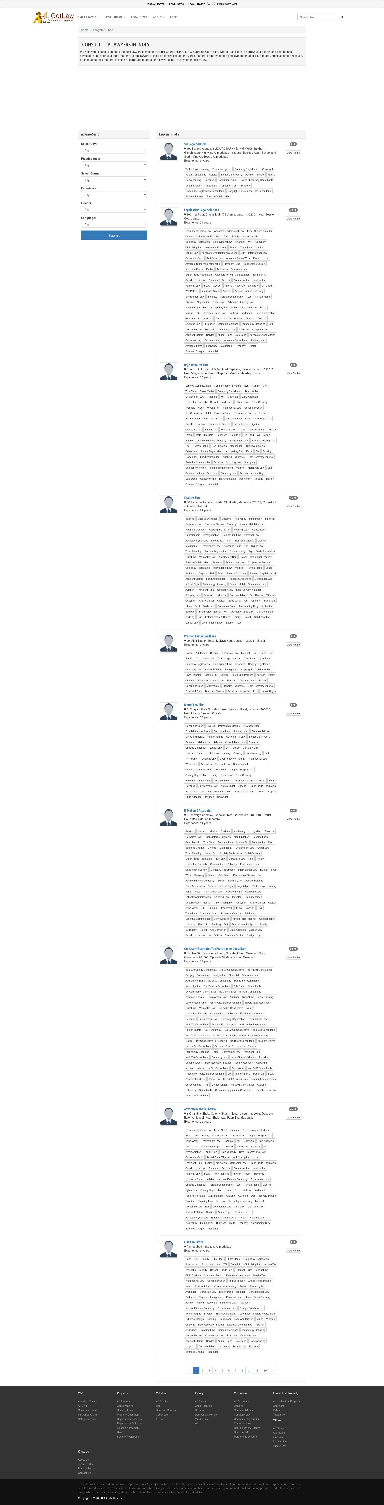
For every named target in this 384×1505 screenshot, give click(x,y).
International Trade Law (198, 231)
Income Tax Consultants (198, 1046)
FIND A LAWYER (156, 4)
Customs (220, 318)
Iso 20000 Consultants (232, 969)
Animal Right (225, 334)
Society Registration (196, 307)
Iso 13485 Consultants (260, 1068)
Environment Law (194, 296)
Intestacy (212, 296)
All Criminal (162, 1401)
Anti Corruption (215, 258)
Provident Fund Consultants (230, 1046)
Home (85, 30)
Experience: (89, 188)
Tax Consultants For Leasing (211, 1040)
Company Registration (247, 169)
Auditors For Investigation (253, 1024)
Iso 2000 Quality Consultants (201, 969)
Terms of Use (86, 1464)
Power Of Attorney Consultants (256, 179)
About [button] (157, 17)
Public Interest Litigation (247, 424)
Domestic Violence (228, 323)
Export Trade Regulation (198, 274)
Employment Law (222, 241)
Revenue (209, 179)
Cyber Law (219, 302)
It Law (207, 285)
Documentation (193, 185)
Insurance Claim (210, 291)
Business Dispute (214, 524)
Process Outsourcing (240, 578)
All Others (279, 1428)
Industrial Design (256, 780)
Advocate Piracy (194, 269)
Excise (209, 269)
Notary (243, 556)
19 (265, 1370)
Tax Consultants (213, 1029)
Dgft (243, 252)
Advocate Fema (193, 345)
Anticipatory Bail (219, 307)
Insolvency (211, 345)
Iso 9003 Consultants (263, 1029)
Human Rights (262, 296)
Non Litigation (219, 445)
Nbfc (205, 418)
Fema (263, 307)
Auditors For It (242, 1073)
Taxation (261, 318)
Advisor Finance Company (249, 291)
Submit (114, 235)
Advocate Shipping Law (241, 302)
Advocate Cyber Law (235, 340)
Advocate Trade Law (214, 313)
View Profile (293, 152)
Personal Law (192, 285)
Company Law (260, 329)
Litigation (190, 1346)
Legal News (139, 17)
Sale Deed (240, 334)
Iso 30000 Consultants (235, 1079)
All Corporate (241, 1401)
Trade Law (246, 247)
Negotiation (203, 302)
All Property (124, 1401)
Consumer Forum (227, 179)
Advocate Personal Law (244, 307)
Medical (209, 329)
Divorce (189, 302)
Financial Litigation (195, 529)
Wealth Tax (213, 407)
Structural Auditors (195, 1079)
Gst (246, 545)
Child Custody (259, 402)
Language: (88, 218)
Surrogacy (209, 323)
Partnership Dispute (219, 280)
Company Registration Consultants (234, 1090)
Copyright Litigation (219, 529)
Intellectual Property (231, 174)
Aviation (227, 291)
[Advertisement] (192, 100)
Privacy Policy (86, 1468)
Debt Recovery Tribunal (241, 318)
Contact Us (84, 1473)
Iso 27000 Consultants (237, 1029)
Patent (271, 174)
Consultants (254, 986)
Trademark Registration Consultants (204, 191)
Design (253, 345)
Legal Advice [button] (114, 17)
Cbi (198, 313)
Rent (218, 236)
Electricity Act (192, 418)
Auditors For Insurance (224, 1024)
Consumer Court (229, 185)
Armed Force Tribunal (209, 611)
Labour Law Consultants (198, 1090)
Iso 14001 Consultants (259, 969)
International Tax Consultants (212, 1068)
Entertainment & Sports (217, 617)
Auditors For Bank (195, 980)
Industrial (213, 351)
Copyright (267, 169)
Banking (233, 313)
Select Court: (90, 173)
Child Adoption (193, 247)
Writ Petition (191, 291)
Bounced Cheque (195, 351)
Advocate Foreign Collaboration (232, 274)
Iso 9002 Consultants (196, 1095)
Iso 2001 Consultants (224, 1035)
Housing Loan (257, 340)
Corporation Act (263, 578)
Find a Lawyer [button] (87, 17)
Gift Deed (267, 285)
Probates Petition (194, 407)
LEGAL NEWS (176, 4)
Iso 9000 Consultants (196, 1057)
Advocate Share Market (262, 334)
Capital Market (268, 573)
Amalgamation (211, 534)
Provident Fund (232, 263)
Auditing (207, 318)
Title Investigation (221, 169)
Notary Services (87, 1419)
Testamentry (259, 274)
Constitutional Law (195, 280)
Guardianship (192, 318)
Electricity (253, 285)
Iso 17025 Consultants (197, 1035)
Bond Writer (251, 391)
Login (174, 17)
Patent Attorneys (194, 196)
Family (235, 236)
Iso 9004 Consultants (196, 1024)
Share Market (249, 236)
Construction (259, 529)
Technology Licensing (197, 169)
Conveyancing (193, 179)
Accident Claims (194, 334)
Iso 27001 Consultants (231, 1008)
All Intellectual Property (286, 1401)
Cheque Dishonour (208, 518)
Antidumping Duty (248, 606)
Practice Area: (90, 158)
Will (250, 241)
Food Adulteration (265, 313)
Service (213, 174)
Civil (226, 236)
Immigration (259, 280)
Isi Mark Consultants (250, 991)
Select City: (89, 144)
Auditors (234, 997)
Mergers (208, 434)
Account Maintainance (251, 524)
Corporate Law (239, 269)
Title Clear (191, 391)
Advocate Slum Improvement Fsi (202, 263)
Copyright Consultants (240, 191)
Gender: (86, 203)
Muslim (189, 313)
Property (245, 185)
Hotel (266, 258)
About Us (83, 1459)
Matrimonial (226, 345)
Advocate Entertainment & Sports (219, 252)
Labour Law (191, 252)
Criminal (259, 247)
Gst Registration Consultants (225, 1002)
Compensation (242, 280)
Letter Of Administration (260, 231)
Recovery (221, 434)
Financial (240, 241)
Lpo (249, 296)
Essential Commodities (197, 462)
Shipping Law (192, 323)
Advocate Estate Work (238, 258)
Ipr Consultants (263, 191)
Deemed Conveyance (238, 1275)
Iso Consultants (227, 991)
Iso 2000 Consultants (219, 980)
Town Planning (256, 429)
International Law (257, 252)
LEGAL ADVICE (196, 4)
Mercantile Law (193, 329)
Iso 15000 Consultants (242, 1040)
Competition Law (231, 534)
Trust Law (244, 329)
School (260, 174)
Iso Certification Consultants (200, 991)
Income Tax (217, 540)
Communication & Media (198, 236)
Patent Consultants (195, 174)
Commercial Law (226, 329)
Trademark (211, 185)
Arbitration (222, 269)
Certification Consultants (217, 986)
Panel (256, 258)
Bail (271, 323)
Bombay (189, 611)
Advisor (249, 174)
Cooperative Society (254, 263)
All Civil (82, 1406)
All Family (201, 1401)
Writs (198, 434)
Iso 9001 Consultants (242, 1084)
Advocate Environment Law (229, 231)
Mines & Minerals (194, 736)
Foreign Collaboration (218, 196)
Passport (208, 595)
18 (257, 1370)
